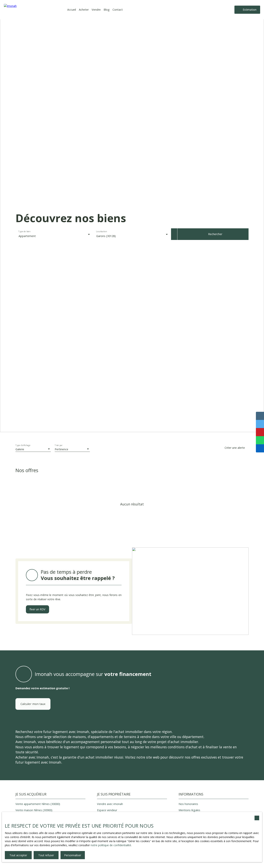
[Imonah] (31, 9)
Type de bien (24, 231)
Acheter (84, 9)
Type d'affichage (23, 445)
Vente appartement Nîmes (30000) (37, 804)
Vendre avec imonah (110, 804)
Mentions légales (189, 810)
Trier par (58, 445)
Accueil (71, 9)
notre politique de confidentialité (111, 845)
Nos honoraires (188, 804)
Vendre (96, 9)
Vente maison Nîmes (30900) (33, 810)
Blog (107, 9)
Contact (117, 9)
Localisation (101, 231)
